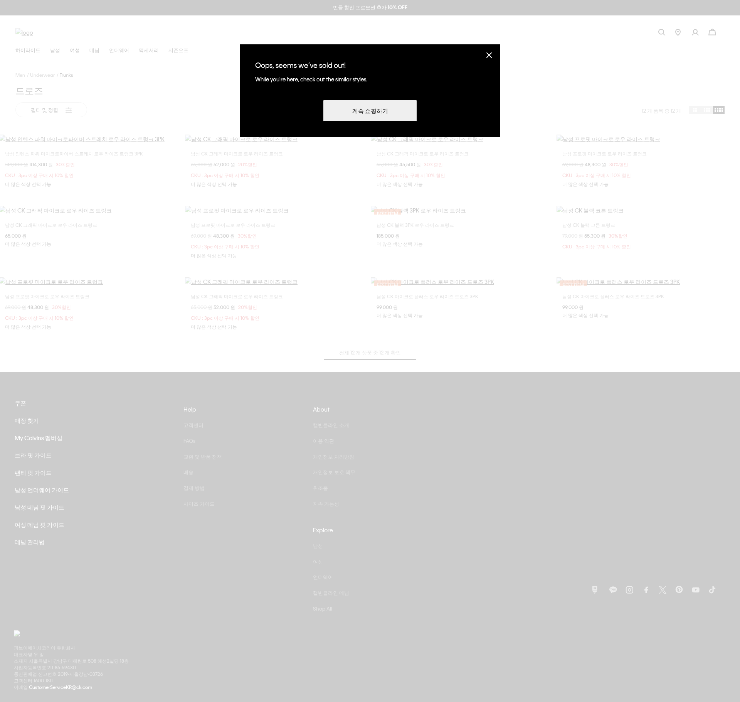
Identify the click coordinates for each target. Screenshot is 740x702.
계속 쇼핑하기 (370, 111)
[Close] (489, 55)
